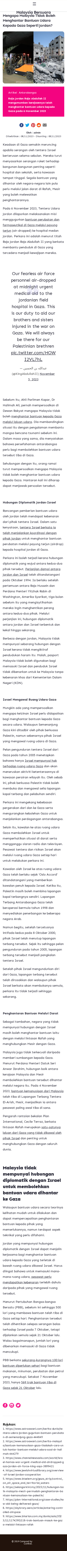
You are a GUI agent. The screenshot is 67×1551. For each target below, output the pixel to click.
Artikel (12, 92)
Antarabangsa (27, 92)
